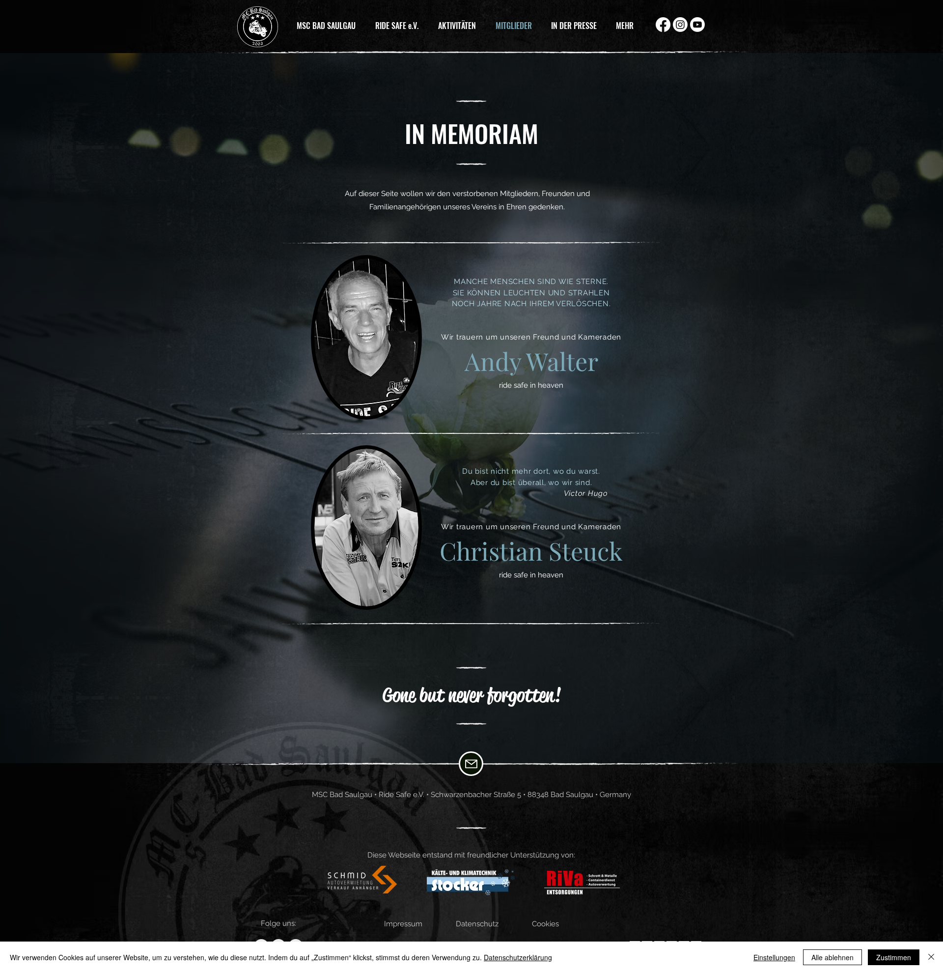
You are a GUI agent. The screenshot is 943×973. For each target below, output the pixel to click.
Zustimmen (893, 957)
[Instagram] (680, 24)
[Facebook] (663, 24)
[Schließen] (931, 957)
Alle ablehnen (832, 957)
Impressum (403, 923)
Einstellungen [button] (774, 957)
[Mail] (471, 763)
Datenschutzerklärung (518, 957)
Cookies (545, 923)
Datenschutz (477, 923)
